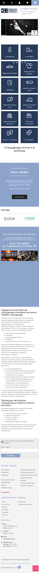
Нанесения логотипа (25, 504)
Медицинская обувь (9, 73)
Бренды (5, 210)
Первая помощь (6, 488)
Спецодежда (5, 470)
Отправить (11, 455)
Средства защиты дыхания (9, 122)
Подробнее (19, 197)
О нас (4, 502)
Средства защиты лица (29, 89)
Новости (5, 515)
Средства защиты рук (9, 106)
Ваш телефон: (5, 447)
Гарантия (5, 512)
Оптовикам (22, 502)
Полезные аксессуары (29, 122)
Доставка (5, 510)
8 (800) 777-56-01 (30, 9)
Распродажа (29, 140)
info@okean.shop (9, 539)
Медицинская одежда (29, 72)
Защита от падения (9, 140)
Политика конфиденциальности (12, 563)
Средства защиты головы (29, 106)
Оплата (4, 507)
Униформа (10, 90)
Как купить (5, 504)
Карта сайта (27, 563)
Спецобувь (5, 472)
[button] (19, 2)
